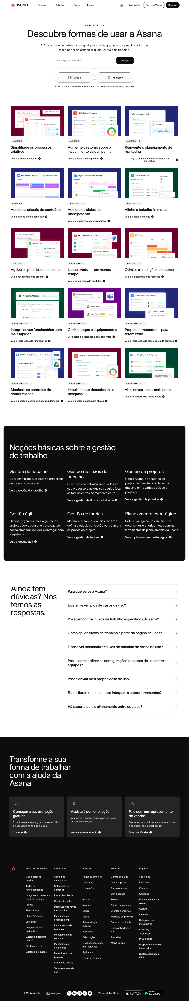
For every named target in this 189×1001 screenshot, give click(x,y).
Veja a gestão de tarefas (83, 537)
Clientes (143, 888)
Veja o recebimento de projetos (28, 276)
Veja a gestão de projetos (142, 499)
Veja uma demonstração (84, 832)
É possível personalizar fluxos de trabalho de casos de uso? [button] (115, 647)
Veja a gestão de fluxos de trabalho (90, 500)
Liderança (144, 882)
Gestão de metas (63, 901)
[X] (69, 993)
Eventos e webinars (121, 910)
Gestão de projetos (36, 946)
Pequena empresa (92, 876)
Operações (88, 888)
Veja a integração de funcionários (29, 341)
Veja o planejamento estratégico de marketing (150, 159)
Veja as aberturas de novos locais (143, 396)
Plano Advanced (35, 916)
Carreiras (144, 893)
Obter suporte (118, 882)
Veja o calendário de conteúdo (27, 216)
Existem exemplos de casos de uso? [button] (97, 605)
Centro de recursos (121, 905)
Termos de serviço (117, 86)
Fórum (114, 899)
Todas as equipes (92, 958)
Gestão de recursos (36, 951)
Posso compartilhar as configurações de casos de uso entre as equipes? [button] (118, 663)
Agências (88, 952)
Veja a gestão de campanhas (83, 158)
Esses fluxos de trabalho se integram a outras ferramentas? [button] (115, 693)
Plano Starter (33, 910)
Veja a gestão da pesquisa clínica (86, 401)
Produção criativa (63, 895)
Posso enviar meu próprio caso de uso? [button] (99, 679)
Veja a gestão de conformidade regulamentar (35, 401)
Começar (172, 5)
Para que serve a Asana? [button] (87, 591)
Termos (101, 993)
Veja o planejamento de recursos (142, 276)
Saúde (86, 910)
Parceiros (116, 937)
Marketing (88, 882)
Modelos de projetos (122, 916)
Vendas (87, 905)
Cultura (143, 908)
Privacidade (145, 938)
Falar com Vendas (154, 5)
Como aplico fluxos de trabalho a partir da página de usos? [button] (115, 633)
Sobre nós (144, 876)
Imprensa (144, 914)
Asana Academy (119, 888)
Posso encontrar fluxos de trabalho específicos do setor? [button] (113, 619)
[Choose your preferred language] (121, 5)
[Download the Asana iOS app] (133, 993)
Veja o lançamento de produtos (84, 281)
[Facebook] (84, 993)
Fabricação (89, 937)
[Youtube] (90, 993)
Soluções (60, 5)
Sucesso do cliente (121, 922)
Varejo (86, 916)
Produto (87, 899)
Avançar (125, 60)
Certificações (118, 893)
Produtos (42, 5)
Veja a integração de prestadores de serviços (149, 341)
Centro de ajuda (119, 876)
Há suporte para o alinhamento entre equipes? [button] (105, 707)
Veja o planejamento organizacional (87, 221)
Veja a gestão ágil (21, 541)
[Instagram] (79, 993)
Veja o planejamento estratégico (146, 537)
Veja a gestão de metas (137, 216)
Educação (88, 931)
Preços (90, 5)
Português (56, 993)
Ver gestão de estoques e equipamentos (89, 336)
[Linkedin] (74, 993)
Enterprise (31, 921)
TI (83, 893)
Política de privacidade (95, 86)
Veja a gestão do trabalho (26, 490)
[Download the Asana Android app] (153, 993)
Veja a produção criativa (24, 158)
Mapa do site (118, 943)
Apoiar (77, 5)
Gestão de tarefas (63, 962)
